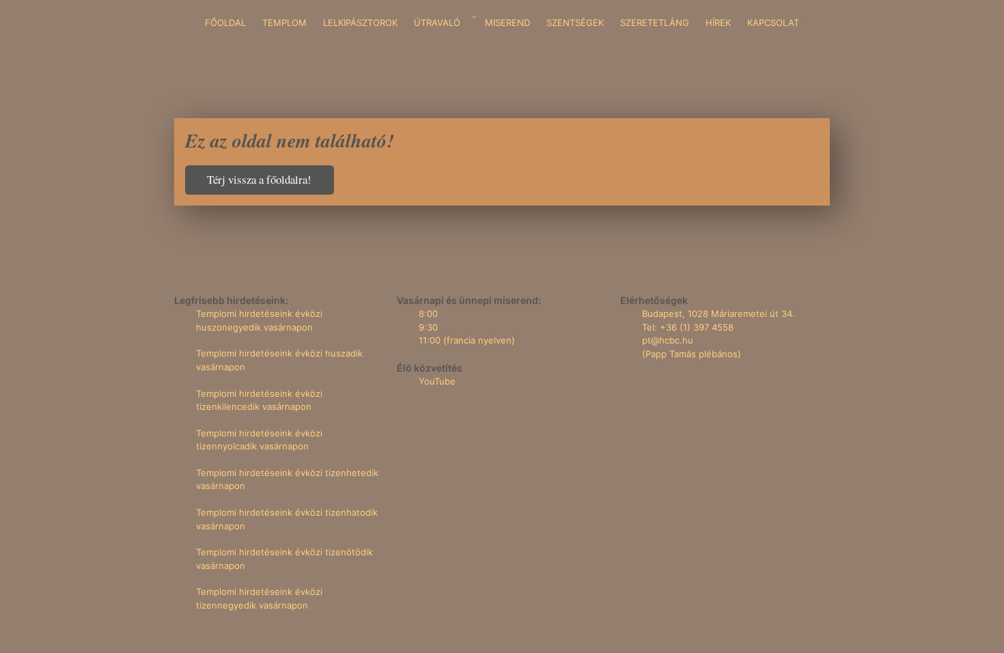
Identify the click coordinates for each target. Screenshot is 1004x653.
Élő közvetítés (429, 368)
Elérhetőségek (654, 300)
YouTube (437, 381)
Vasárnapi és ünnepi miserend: (469, 300)
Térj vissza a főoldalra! (259, 179)
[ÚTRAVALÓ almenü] (474, 17)
